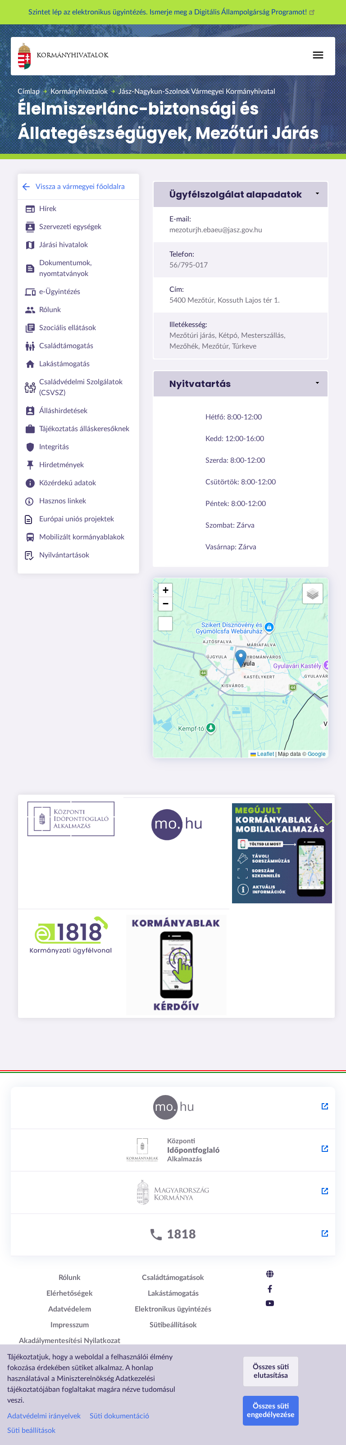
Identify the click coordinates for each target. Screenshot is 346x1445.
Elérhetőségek (69, 1293)
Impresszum (69, 1325)
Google (317, 753)
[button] (241, 194)
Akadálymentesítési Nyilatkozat (69, 1340)
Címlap (29, 91)
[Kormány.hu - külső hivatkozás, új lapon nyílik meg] (173, 1193)
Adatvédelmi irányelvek (44, 1416)
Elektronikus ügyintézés (173, 1309)
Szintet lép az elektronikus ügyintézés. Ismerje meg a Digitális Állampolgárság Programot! (168, 12)
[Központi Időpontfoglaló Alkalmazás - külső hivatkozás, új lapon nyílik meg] (173, 1150)
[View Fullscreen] (165, 623)
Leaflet (265, 753)
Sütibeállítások (173, 1325)
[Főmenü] (318, 55)
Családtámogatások (173, 1277)
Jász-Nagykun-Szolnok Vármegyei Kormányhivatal (196, 91)
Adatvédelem (69, 1309)
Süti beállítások (31, 1430)
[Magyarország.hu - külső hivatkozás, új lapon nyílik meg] (173, 1108)
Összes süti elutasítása (271, 1371)
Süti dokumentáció (119, 1416)
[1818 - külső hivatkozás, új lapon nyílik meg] (173, 1235)
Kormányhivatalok (72, 56)
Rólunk (70, 1277)
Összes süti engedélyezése (271, 1410)
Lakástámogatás (173, 1293)
